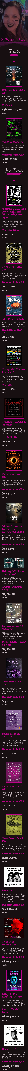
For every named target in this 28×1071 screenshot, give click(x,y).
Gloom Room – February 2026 (9, 943)
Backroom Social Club (13, 155)
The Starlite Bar (10, 437)
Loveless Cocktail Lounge (10, 1011)
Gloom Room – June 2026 (12, 475)
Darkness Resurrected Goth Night (12, 628)
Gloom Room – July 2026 (12, 268)
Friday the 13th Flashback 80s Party (12, 995)
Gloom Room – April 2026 (12, 787)
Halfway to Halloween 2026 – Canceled (13, 573)
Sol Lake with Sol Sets (13, 319)
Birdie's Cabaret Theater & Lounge (14, 643)
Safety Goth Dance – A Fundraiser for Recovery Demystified (13, 529)
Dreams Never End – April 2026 (12, 735)
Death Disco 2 (9, 1049)
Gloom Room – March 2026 (12, 840)
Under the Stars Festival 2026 (13, 91)
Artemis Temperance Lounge (12, 588)
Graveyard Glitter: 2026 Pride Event (13, 371)
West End (7, 385)
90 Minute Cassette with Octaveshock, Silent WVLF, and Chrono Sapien (14, 213)
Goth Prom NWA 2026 (13, 142)
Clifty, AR (7, 105)
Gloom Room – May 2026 (12, 683)
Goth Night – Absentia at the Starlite (14, 423)
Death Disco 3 (9, 890)
